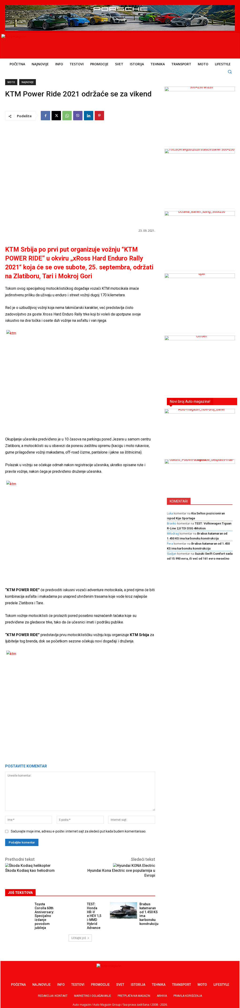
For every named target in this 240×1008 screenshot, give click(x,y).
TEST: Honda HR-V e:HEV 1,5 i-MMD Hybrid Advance (94, 916)
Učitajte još (78, 938)
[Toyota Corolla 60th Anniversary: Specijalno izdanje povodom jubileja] (18, 910)
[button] (230, 71)
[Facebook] (45, 115)
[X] (56, 115)
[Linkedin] (88, 115)
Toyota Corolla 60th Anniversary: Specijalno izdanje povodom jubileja (44, 916)
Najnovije (28, 82)
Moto (11, 82)
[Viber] (77, 115)
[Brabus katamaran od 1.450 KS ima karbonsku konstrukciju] (123, 910)
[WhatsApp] (67, 115)
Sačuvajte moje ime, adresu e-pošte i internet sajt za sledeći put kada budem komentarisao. (78, 831)
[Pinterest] (99, 115)
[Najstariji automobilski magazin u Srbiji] (33, 44)
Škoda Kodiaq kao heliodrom (30, 870)
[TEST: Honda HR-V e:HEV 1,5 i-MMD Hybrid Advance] (71, 910)
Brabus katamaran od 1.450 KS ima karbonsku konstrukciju (148, 914)
